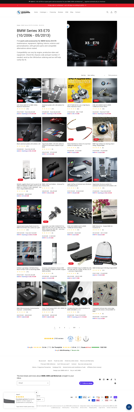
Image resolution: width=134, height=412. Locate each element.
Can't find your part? (63, 364)
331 (74, 327)
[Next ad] (116, 5)
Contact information (112, 407)
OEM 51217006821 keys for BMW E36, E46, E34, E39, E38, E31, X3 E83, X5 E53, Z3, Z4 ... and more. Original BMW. (79, 269)
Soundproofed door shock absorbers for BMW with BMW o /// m (78, 309)
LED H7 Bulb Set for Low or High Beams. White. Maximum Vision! (78, 105)
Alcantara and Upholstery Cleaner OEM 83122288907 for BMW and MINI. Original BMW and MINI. (54, 269)
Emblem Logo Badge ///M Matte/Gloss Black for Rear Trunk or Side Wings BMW (28, 268)
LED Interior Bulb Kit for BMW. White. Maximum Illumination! (27, 105)
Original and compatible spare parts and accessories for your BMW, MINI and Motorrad (56, 406)
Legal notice (102, 407)
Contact (74, 364)
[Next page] (79, 328)
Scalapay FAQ (57, 367)
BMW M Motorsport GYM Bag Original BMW (105, 268)
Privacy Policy (74, 407)
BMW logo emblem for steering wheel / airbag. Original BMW (104, 144)
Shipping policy (93, 407)
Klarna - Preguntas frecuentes (41, 367)
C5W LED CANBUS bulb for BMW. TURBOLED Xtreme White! (102, 105)
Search (50, 361)
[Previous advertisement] (17, 5)
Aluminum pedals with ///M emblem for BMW (53, 105)
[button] (44, 12)
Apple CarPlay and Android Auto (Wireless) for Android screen (79, 184)
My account (42, 361)
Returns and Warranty (87, 361)
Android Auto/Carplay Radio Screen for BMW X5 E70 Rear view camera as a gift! (28, 226)
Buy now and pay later (85, 364)
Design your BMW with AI (61, 370)
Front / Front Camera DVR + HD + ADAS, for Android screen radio (54, 309)
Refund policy (65, 407)
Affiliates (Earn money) (94, 367)
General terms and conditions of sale (74, 367)
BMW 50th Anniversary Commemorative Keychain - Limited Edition (28, 309)
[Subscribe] (48, 383)
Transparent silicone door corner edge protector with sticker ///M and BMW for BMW (104, 310)
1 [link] (54, 327)
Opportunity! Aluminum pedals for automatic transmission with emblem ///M (104, 184)
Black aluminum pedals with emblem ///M (28, 144)
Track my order (58, 361)
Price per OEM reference (48, 364)
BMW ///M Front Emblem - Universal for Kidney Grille (53, 184)
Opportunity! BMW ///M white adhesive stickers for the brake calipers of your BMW (53, 145)
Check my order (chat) (71, 361)
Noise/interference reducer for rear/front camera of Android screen (79, 144)
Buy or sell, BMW (75, 370)
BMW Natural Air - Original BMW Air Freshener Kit (102, 226)
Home (18, 25)
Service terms (83, 407)
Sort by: (83, 75)
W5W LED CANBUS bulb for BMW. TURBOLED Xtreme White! (76, 226)
